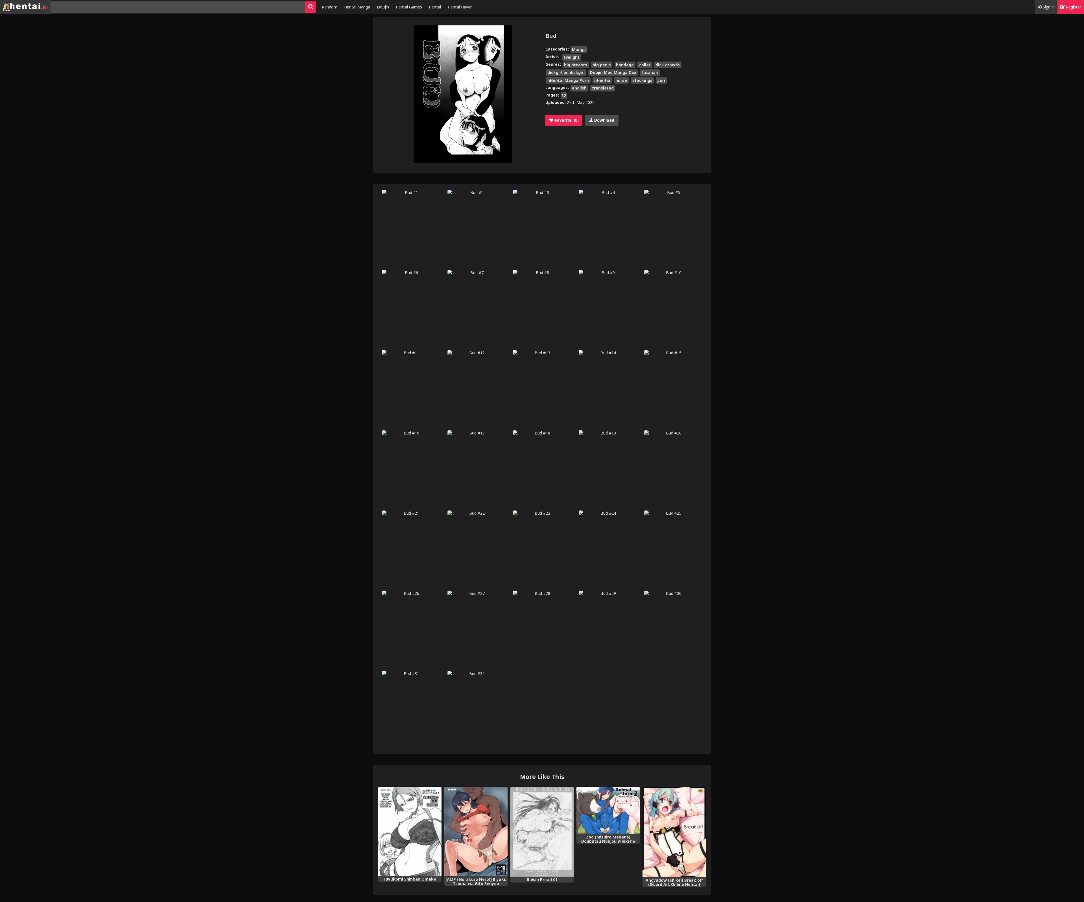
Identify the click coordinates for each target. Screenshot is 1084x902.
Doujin (383, 7)
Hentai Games (409, 7)
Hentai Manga (357, 7)
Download (603, 120)
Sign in (1048, 7)
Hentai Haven (460, 7)
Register (1073, 7)
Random (329, 7)
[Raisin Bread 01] (542, 832)
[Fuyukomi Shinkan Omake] (410, 831)
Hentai (435, 7)
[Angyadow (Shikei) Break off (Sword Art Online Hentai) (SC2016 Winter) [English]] (674, 832)
